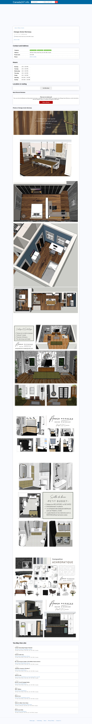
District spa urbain (19, 709)
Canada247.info (21, 2)
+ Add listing (39, 720)
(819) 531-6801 (17, 39)
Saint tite (22, 27)
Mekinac (19, 27)
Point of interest (33, 50)
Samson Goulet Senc (19, 654)
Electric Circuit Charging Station (22, 682)
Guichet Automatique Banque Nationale (23, 647)
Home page (32, 720)
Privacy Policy (51, 720)
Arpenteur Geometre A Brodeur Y (22, 668)
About (45, 720)
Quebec (16, 27)
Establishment (40, 50)
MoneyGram (18, 696)
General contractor (47, 50)
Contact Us (58, 720)
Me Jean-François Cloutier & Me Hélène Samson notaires (27, 661)
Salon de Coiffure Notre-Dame (21, 702)
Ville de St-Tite (18, 675)
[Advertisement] (46, 14)
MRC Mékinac (18, 689)
